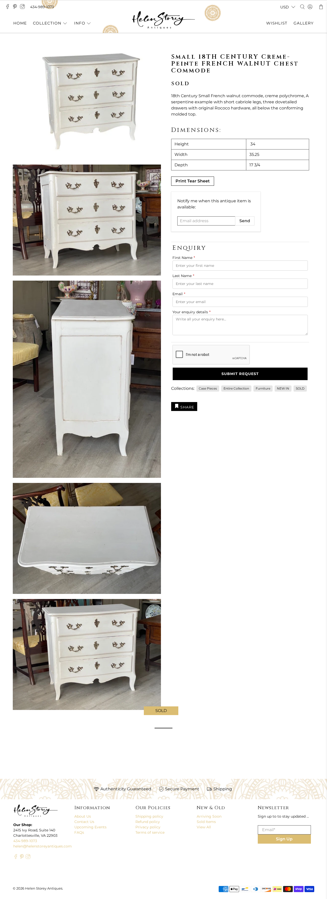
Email (178, 294)
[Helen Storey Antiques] (163, 20)
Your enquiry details (191, 312)
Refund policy (147, 821)
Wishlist (276, 23)
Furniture (263, 388)
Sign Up (284, 838)
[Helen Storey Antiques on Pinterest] (16, 8)
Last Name (183, 275)
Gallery (304, 23)
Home (20, 23)
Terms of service (150, 832)
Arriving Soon (209, 816)
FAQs (79, 832)
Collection (47, 23)
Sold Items (206, 821)
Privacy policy (147, 827)
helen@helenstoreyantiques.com (42, 846)
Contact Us (84, 821)
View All (204, 827)
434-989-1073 (42, 7)
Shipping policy (149, 816)
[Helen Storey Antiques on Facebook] (9, 8)
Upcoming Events (90, 827)
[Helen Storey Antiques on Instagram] (23, 8)
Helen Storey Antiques (43, 888)
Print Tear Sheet (193, 181)
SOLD (300, 388)
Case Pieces (208, 388)
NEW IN (283, 388)
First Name (183, 257)
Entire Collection (236, 388)
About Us (82, 816)
